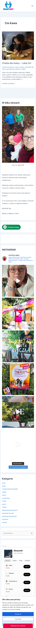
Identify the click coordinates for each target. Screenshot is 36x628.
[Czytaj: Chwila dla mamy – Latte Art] (18, 45)
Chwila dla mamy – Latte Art (16, 63)
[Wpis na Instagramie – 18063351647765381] (18, 379)
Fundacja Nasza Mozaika (10, 489)
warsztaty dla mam (8, 513)
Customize (18, 619)
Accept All (18, 614)
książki (4, 492)
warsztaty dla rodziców (13, 69)
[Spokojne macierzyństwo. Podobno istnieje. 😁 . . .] (18, 281)
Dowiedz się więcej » (8, 83)
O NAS (4, 501)
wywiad (4, 522)
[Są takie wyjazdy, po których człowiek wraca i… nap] (18, 412)
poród (4, 504)
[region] (18, 612)
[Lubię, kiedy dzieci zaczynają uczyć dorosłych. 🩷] (18, 445)
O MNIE (16, 213)
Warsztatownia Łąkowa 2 (10, 510)
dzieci (4, 486)
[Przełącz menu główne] (32, 6)
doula (3, 483)
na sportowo (6, 498)
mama (17, 67)
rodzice (22, 67)
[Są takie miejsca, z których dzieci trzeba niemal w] (18, 346)
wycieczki (5, 519)
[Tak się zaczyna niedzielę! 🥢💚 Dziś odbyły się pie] (18, 313)
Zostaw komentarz (8, 67)
